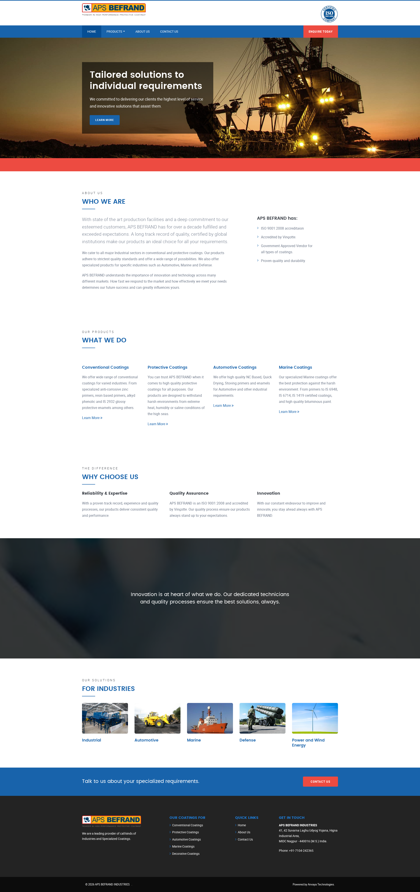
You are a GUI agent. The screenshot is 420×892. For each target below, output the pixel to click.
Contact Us (169, 31)
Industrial (91, 740)
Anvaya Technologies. (321, 884)
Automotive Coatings (235, 368)
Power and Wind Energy (308, 742)
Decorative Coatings (186, 853)
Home (91, 31)
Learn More (104, 120)
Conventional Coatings (105, 368)
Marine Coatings (295, 368)
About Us (142, 31)
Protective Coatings (167, 368)
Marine (194, 740)
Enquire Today (321, 32)
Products (115, 31)
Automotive (146, 740)
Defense (248, 740)
